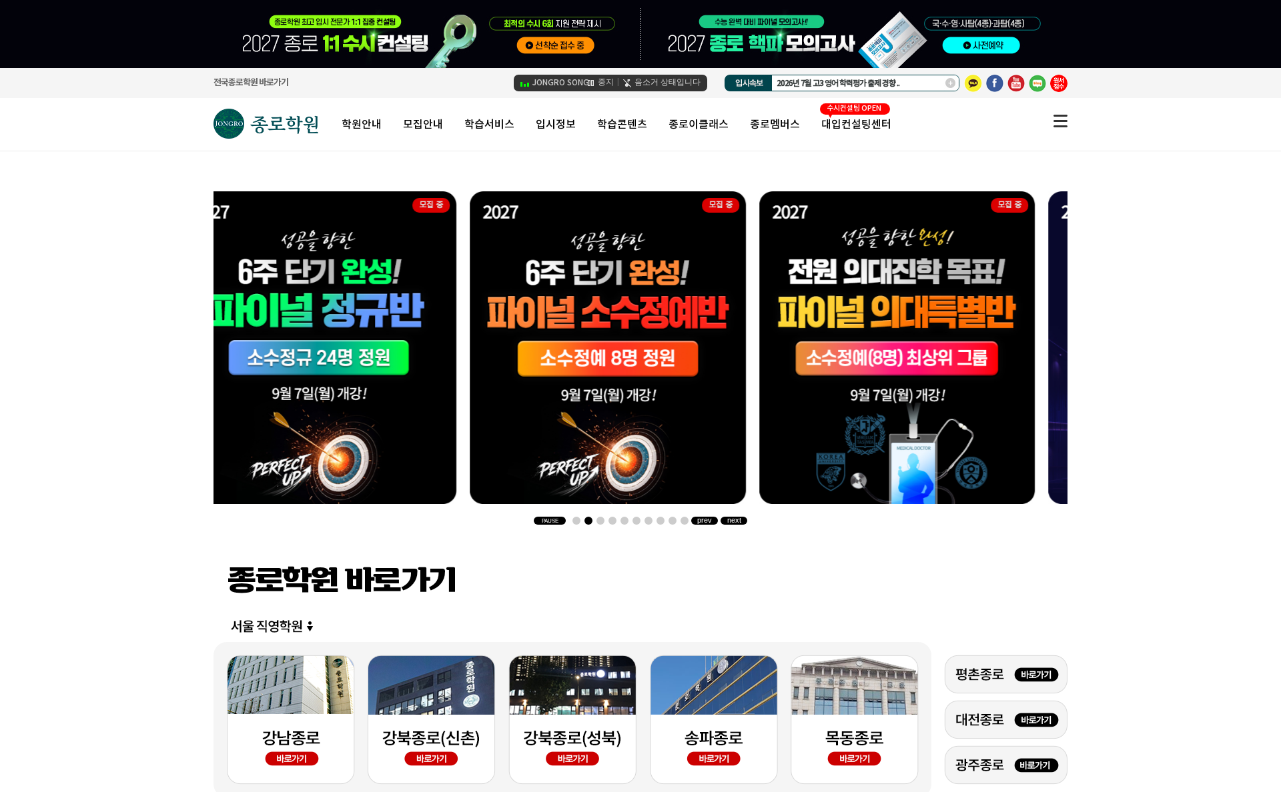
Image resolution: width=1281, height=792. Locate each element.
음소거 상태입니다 (666, 82)
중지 (605, 82)
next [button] (734, 520)
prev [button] (704, 520)
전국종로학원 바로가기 (251, 82)
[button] (576, 521)
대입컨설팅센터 (856, 125)
